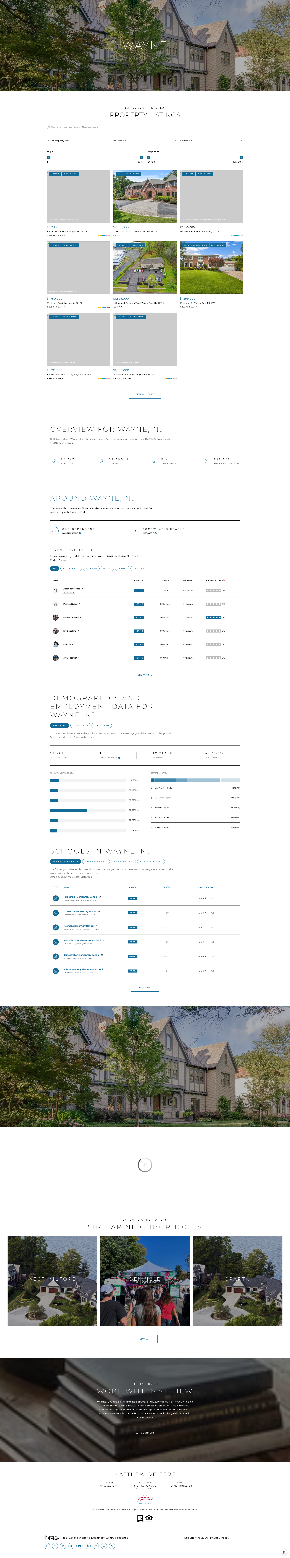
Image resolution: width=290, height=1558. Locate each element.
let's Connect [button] (145, 1433)
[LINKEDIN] (63, 1546)
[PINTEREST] (79, 1546)
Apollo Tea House (71, 589)
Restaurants (72, 568)
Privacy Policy (219, 1537)
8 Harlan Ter (69, 592)
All (56, 568)
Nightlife (140, 568)
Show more (145, 675)
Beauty (123, 568)
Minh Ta (67, 644)
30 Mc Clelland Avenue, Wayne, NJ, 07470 (81, 929)
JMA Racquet (70, 658)
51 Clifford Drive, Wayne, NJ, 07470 (78, 958)
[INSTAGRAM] (55, 1546)
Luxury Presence (117, 1537)
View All (145, 1339)
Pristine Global (70, 604)
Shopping (93, 568)
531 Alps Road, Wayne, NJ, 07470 (78, 944)
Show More (145, 987)
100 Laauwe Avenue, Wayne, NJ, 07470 (80, 915)
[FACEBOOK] (47, 1546)
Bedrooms (186, 141)
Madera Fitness (71, 617)
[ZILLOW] (112, 1546)
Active (108, 568)
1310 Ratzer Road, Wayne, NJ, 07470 (79, 973)
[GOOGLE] (104, 1546)
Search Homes (145, 394)
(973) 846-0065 (109, 1486)
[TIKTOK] (96, 1546)
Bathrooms (119, 141)
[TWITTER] (71, 1546)
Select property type (58, 141)
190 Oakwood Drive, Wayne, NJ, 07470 (80, 900)
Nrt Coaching (69, 631)
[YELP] (88, 1546)
